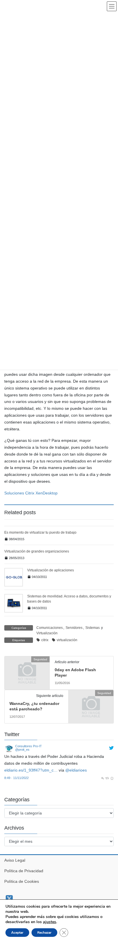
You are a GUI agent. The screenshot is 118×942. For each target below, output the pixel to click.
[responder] (102, 778)
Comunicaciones (49, 628)
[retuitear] (107, 778)
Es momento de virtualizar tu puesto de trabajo (40, 532)
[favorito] (112, 778)
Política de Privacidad (23, 871)
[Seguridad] (27, 669)
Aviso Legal (14, 860)
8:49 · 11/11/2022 (16, 778)
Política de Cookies (21, 881)
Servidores (74, 628)
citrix (44, 640)
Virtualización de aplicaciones (50, 570)
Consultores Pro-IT (28, 746)
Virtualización (47, 633)
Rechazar (44, 932)
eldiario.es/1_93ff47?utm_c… (31, 770)
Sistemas (92, 628)
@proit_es (22, 749)
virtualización (67, 640)
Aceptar (17, 932)
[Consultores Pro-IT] (8, 748)
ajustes (49, 922)
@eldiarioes (76, 770)
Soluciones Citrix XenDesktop (31, 493)
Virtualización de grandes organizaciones (36, 551)
